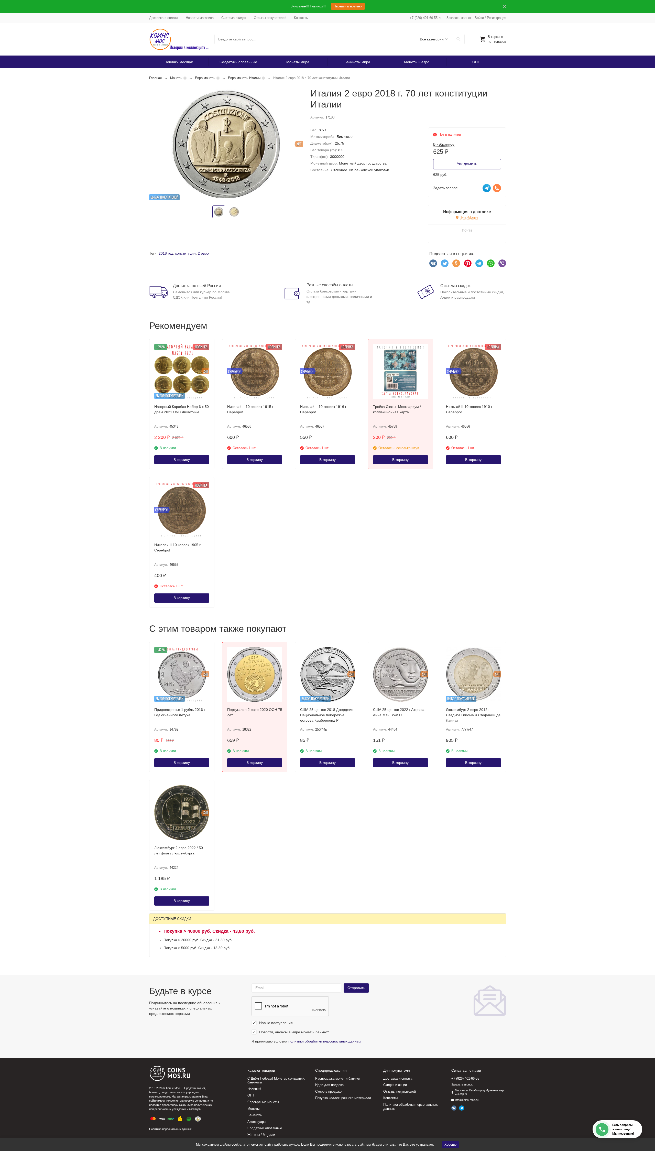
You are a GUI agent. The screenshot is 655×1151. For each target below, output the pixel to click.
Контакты (301, 18)
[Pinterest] (468, 263)
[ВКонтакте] (433, 263)
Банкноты (254, 1115)
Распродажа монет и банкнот (338, 1078)
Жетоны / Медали (261, 1135)
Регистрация (496, 18)
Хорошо (450, 1144)
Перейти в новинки (347, 6)
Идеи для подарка (329, 1085)
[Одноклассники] (456, 263)
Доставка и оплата (163, 18)
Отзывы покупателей (270, 18)
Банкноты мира (357, 62)
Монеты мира (297, 62)
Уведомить (467, 164)
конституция (185, 253)
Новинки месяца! (179, 62)
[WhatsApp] (491, 263)
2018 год (166, 253)
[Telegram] (479, 263)
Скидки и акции (395, 1085)
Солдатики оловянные (238, 62)
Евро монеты (205, 78)
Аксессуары (256, 1122)
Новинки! (254, 1089)
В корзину (181, 460)
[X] (445, 263)
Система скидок (233, 18)
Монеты (176, 78)
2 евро (203, 253)
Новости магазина (200, 18)
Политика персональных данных (170, 1129)
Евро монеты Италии (244, 78)
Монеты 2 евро (416, 62)
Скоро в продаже (328, 1091)
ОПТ (476, 62)
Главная (155, 78)
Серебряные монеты (263, 1102)
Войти (479, 18)
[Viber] (502, 263)
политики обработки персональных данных (324, 1041)
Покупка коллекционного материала (343, 1098)
